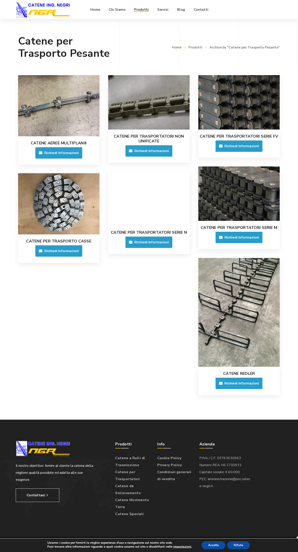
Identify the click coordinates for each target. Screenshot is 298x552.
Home (177, 47)
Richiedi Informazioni (61, 153)
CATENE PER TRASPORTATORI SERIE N (149, 232)
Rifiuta (238, 545)
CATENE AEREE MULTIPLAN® (59, 143)
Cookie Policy (169, 458)
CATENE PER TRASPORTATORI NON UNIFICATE (149, 139)
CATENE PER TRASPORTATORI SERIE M (239, 227)
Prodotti (195, 47)
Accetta (213, 545)
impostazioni (182, 547)
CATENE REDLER (239, 373)
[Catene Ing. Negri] (43, 9)
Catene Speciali (129, 514)
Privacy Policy (169, 465)
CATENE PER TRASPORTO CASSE (58, 241)
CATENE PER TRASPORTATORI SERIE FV (239, 136)
